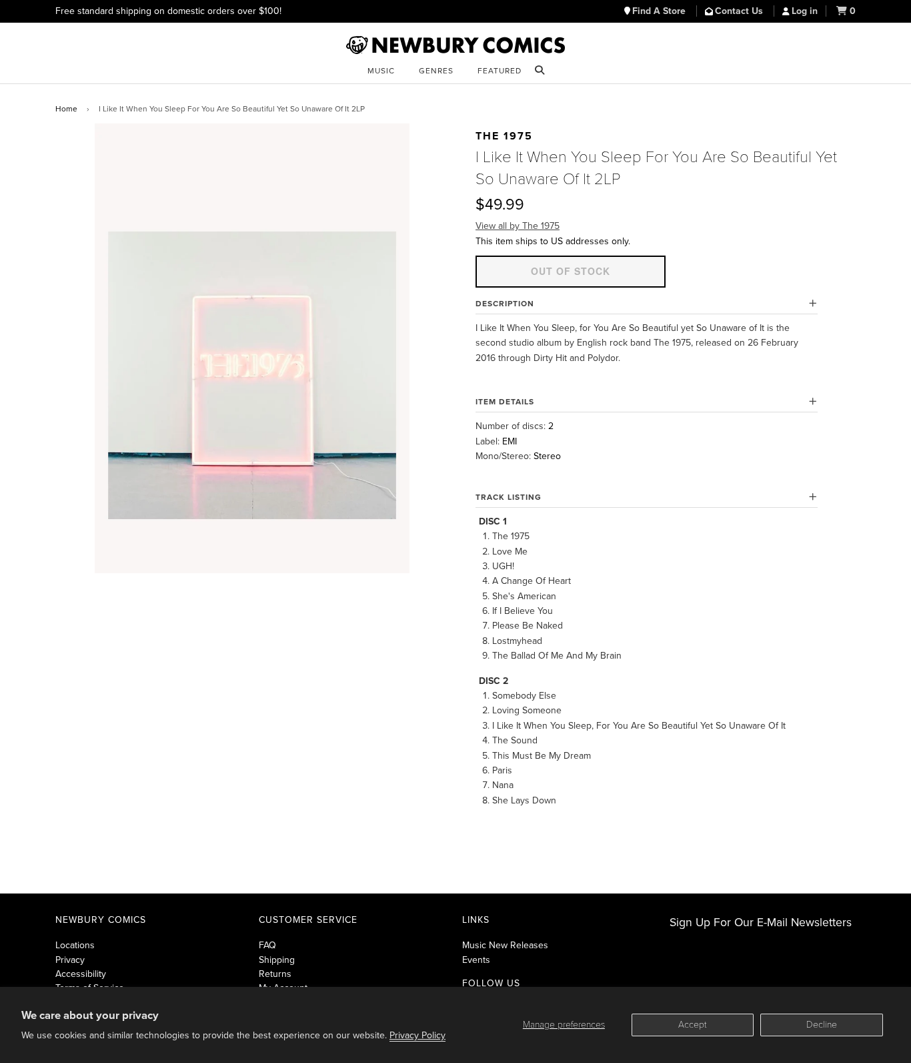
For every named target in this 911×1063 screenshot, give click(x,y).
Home (66, 108)
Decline (821, 1024)
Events (476, 960)
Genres (436, 70)
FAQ (267, 945)
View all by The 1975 (518, 226)
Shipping (277, 960)
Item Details (505, 401)
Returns (275, 974)
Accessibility (80, 974)
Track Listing (509, 497)
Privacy (70, 960)
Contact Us (740, 11)
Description (505, 303)
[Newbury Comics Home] (455, 45)
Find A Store (660, 11)
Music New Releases (505, 945)
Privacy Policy (417, 1035)
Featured (500, 70)
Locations (75, 945)
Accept (692, 1024)
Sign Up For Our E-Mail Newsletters (761, 923)
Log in (805, 11)
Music (381, 70)
